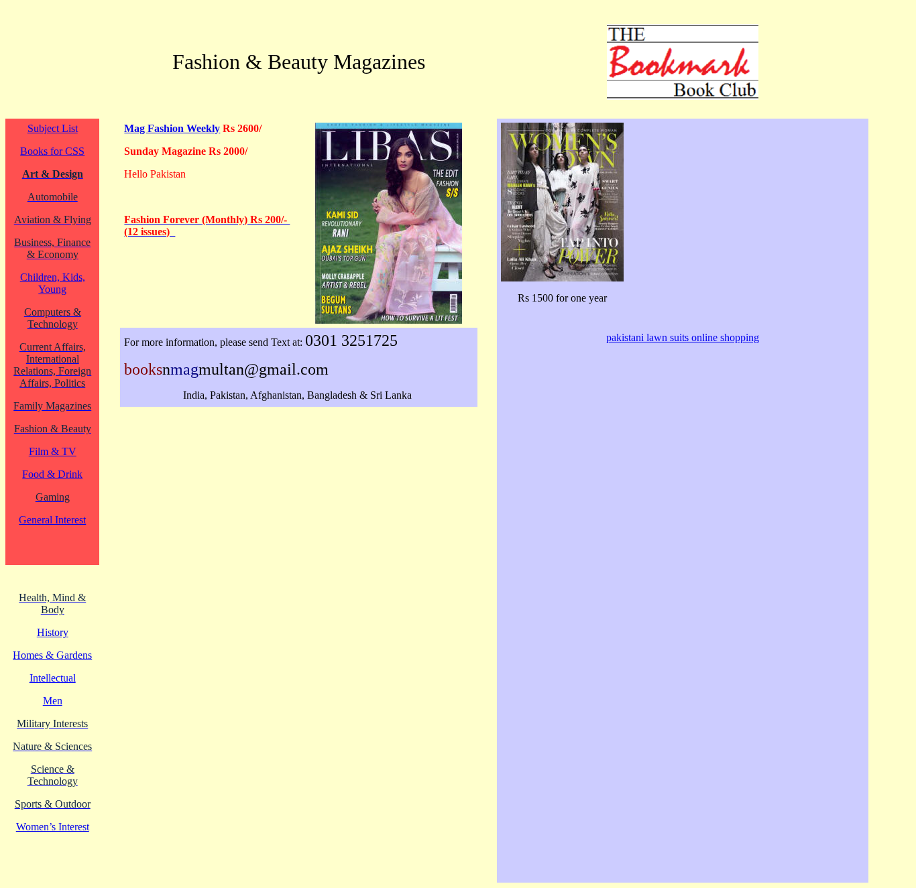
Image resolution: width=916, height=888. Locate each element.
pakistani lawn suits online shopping (682, 337)
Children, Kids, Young (52, 283)
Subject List (52, 128)
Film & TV (52, 451)
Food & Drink (52, 474)
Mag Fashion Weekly (172, 128)
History (52, 632)
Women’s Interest (52, 826)
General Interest (52, 519)
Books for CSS (52, 151)
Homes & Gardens (52, 655)
